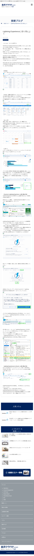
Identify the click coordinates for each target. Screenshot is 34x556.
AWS (4, 499)
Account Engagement (8, 490)
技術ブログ (6, 23)
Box (4, 497)
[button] (31, 4)
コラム (3, 520)
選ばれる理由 (5, 507)
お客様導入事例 (5, 511)
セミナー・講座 (5, 516)
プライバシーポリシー (7, 541)
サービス (4, 484)
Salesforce (5, 39)
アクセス (4, 533)
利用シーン (4, 503)
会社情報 (4, 528)
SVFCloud (5, 492)
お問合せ (4, 537)
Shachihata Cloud (7, 495)
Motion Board (6, 494)
